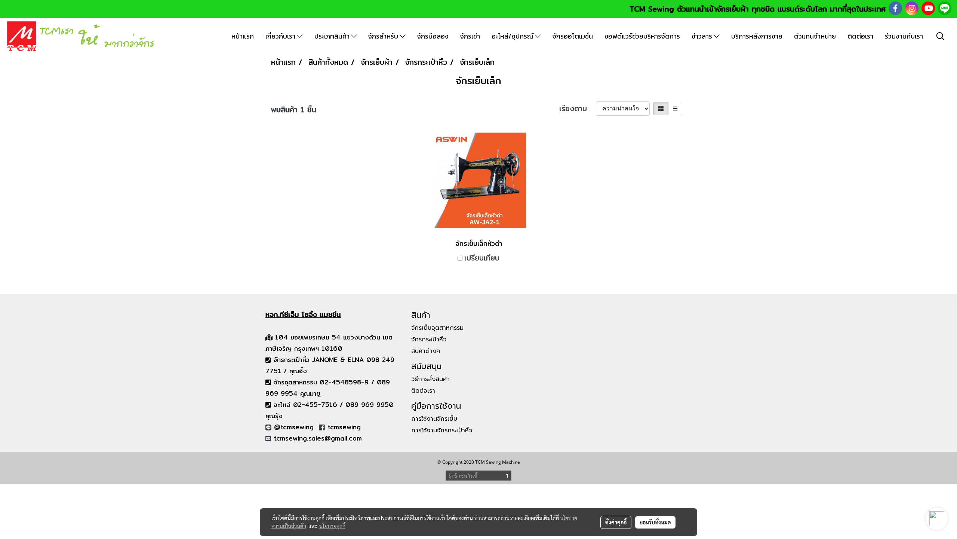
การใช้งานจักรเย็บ (434, 418)
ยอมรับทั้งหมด (655, 522)
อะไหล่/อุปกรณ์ (513, 36)
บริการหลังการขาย (756, 36)
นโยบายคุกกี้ (332, 526)
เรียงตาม (577, 108)
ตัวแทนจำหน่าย (815, 36)
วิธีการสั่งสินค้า (430, 379)
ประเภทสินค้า (332, 36)
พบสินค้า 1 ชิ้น (293, 109)
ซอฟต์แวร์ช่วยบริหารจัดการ (642, 36)
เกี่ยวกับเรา (281, 36)
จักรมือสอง (433, 36)
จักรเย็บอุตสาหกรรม (437, 327)
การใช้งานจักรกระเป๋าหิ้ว (441, 430)
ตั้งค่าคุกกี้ (616, 522)
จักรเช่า (470, 36)
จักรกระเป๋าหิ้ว (428, 339)
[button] (940, 36)
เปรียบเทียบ (481, 258)
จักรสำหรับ (384, 36)
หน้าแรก (242, 36)
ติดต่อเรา (860, 36)
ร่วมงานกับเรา (904, 36)
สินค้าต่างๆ (425, 351)
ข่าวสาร (703, 36)
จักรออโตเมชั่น (573, 36)
